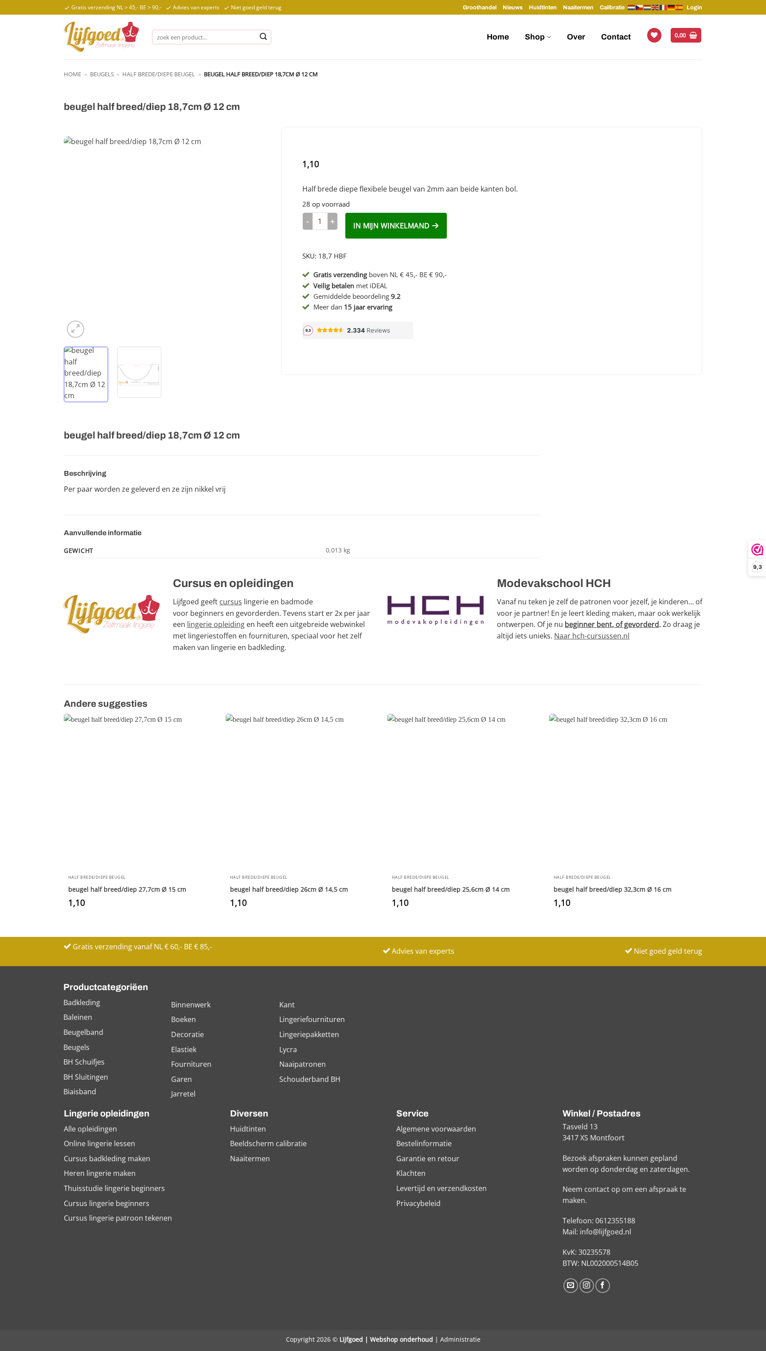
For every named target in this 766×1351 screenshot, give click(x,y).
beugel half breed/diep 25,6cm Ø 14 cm (451, 889)
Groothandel (479, 7)
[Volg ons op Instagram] (586, 1285)
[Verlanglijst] (654, 35)
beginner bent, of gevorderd (612, 624)
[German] (672, 7)
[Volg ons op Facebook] (602, 1285)
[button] (686, 35)
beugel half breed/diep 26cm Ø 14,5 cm (289, 889)
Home (498, 37)
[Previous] (79, 238)
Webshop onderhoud (401, 1339)
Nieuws (513, 7)
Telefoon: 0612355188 (599, 1221)
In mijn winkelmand (391, 226)
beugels (102, 74)
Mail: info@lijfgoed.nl (597, 1232)
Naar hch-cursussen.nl (591, 636)
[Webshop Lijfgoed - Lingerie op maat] (101, 37)
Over (576, 37)
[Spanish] (680, 7)
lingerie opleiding (216, 624)
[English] (656, 7)
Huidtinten (543, 7)
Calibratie (612, 7)
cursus (230, 602)
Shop (535, 37)
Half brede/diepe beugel (158, 74)
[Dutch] (632, 7)
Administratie (460, 1339)
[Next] (253, 238)
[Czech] (640, 7)
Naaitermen (578, 7)
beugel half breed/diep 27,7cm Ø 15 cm (127, 889)
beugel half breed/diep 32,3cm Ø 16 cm (613, 889)
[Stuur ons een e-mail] (570, 1285)
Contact (616, 37)
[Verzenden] (263, 37)
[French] (664, 7)
